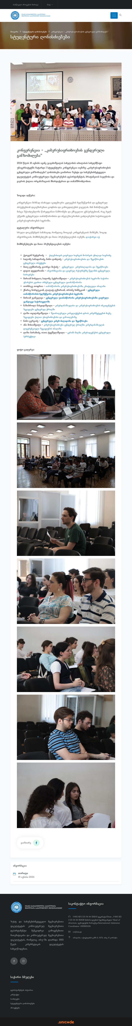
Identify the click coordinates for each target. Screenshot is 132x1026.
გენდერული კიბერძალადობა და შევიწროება (85, 266)
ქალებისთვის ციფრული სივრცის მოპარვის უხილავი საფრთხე (80, 255)
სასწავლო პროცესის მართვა (25, 4)
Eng (49, 4)
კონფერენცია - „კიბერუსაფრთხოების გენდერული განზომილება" (79, 31)
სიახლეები (14, 999)
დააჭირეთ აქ (92, 236)
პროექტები (15, 1008)
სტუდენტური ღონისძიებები (35, 31)
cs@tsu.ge (77, 932)
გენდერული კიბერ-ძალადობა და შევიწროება (65, 320)
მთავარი (14, 31)
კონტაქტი (14, 994)
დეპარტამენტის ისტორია (21, 990)
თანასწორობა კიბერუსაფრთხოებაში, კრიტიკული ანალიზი (76, 286)
